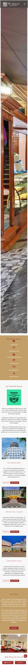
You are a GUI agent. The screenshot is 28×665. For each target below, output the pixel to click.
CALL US (21, 662)
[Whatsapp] (25, 656)
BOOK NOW (8, 662)
